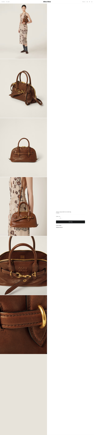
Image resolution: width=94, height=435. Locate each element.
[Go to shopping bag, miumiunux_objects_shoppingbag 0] (91, 1)
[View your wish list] (89, 1)
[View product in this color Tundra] (58, 218)
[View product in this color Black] (56, 218)
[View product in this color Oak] (60, 218)
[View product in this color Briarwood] (62, 218)
